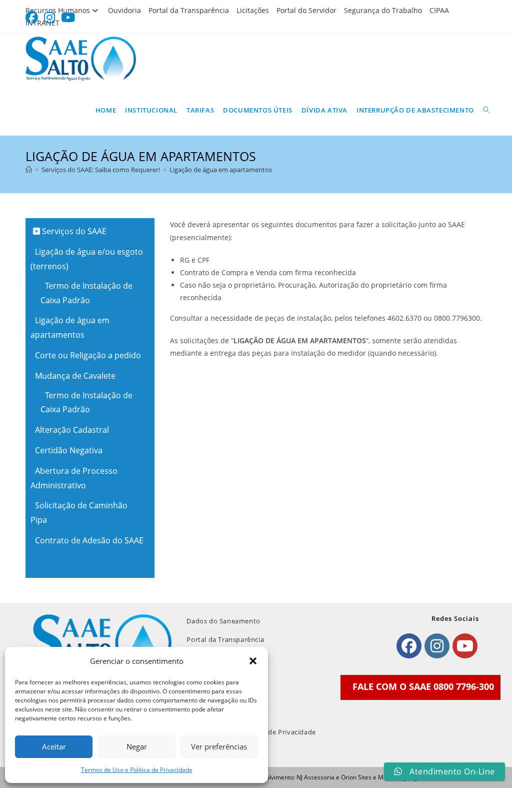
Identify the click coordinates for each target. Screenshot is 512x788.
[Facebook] (409, 645)
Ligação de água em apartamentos (221, 169)
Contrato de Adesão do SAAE (88, 540)
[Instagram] (437, 645)
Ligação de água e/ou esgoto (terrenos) (86, 259)
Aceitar (54, 746)
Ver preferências (219, 746)
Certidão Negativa (67, 450)
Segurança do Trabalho (383, 10)
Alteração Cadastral (71, 429)
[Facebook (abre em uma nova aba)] (33, 18)
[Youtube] (465, 645)
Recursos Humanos (58, 10)
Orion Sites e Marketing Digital (383, 777)
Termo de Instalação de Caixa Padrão (86, 293)
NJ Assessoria (315, 777)
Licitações (252, 10)
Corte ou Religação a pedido (87, 355)
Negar (136, 746)
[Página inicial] (29, 169)
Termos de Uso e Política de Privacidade (136, 769)
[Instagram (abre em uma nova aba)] (49, 18)
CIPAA (439, 10)
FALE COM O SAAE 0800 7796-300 (423, 686)
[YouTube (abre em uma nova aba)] (68, 18)
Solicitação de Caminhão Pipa (79, 512)
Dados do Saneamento (223, 620)
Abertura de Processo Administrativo (74, 478)
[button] (253, 661)
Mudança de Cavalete (74, 375)
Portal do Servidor (306, 10)
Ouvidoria (124, 10)
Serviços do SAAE (73, 231)
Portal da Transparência (188, 10)
